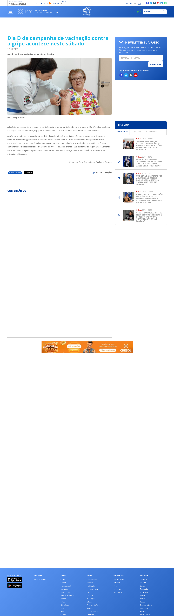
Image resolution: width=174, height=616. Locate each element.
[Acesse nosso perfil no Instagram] (154, 3)
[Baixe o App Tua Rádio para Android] (165, 3)
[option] (122, 132)
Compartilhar (16, 173)
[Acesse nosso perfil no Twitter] (151, 3)
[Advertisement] (140, 101)
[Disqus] (59, 228)
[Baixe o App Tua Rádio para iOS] (161, 3)
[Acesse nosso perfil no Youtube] (158, 3)
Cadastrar (155, 64)
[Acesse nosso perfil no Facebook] (147, 3)
